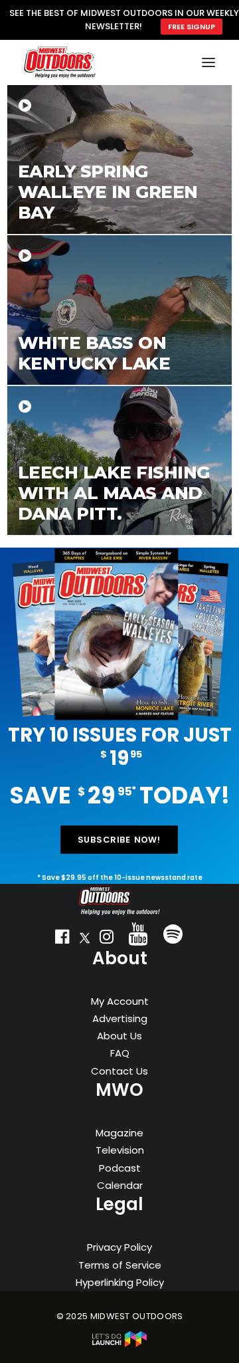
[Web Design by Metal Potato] (119, 1344)
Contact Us (119, 1071)
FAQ (119, 1053)
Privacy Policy (119, 1247)
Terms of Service (119, 1265)
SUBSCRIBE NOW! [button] (119, 840)
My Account (120, 1001)
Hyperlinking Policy (120, 1282)
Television (120, 1150)
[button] (62, 940)
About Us (119, 1036)
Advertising (119, 1018)
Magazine (119, 1133)
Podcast (120, 1168)
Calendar (120, 1185)
